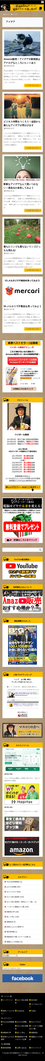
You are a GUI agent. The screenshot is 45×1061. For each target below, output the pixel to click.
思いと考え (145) (13, 917)
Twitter (33, 1011)
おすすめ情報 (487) (14, 887)
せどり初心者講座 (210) (15, 897)
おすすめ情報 (22, 1022)
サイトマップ (36, 1048)
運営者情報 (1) (12, 932)
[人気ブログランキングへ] (22, 715)
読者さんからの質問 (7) (15, 927)
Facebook (20, 1011)
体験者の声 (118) (13, 912)
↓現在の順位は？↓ (22, 712)
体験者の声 (7, 1032)
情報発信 (34, 1032)
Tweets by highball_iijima (11, 968)
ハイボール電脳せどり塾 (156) (18, 907)
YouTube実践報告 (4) (14, 882)
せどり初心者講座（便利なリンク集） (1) (22, 902)
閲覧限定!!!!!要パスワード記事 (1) (19, 937)
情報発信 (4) (11, 922)
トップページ (8, 1000)
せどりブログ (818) (14, 892)
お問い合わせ (22, 1048)
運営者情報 (7, 1048)
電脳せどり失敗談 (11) (15, 942)
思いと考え (21, 1032)
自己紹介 (34, 1000)
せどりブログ (36, 1022)
